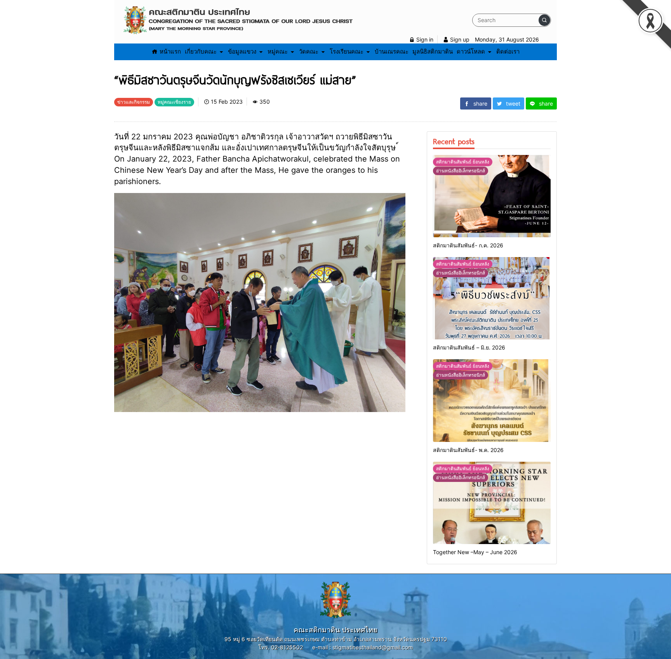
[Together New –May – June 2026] (492, 503)
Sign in (424, 39)
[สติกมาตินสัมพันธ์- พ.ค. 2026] (492, 400)
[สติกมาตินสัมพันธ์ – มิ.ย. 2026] (492, 298)
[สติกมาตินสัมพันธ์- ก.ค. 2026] (492, 196)
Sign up (458, 39)
